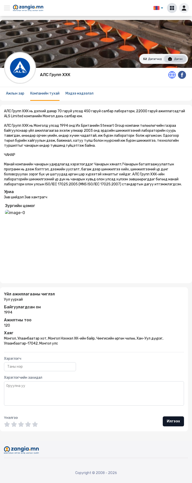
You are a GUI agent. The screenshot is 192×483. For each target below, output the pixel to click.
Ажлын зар (15, 93)
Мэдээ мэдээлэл (80, 93)
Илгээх (173, 421)
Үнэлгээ (11, 418)
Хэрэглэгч (12, 359)
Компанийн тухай (45, 93)
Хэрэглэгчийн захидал (23, 377)
